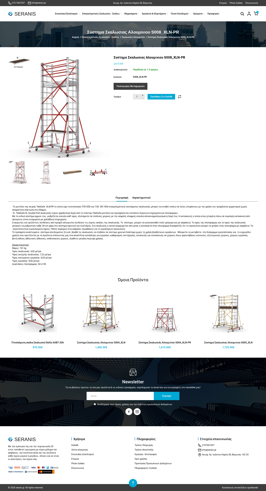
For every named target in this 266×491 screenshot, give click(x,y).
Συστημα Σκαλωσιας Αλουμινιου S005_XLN (165, 342)
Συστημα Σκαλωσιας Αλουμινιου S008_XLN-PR (171, 37)
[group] (59, 106)
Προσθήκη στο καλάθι (161, 96)
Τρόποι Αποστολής (144, 449)
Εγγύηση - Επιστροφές (146, 454)
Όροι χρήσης (141, 459)
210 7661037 (18, 3)
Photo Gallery (236, 3)
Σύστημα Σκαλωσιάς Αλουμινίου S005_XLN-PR (228, 342)
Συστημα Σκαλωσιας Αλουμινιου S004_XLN (37, 342)
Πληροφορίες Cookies (146, 468)
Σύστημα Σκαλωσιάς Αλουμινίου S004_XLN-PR (101, 342)
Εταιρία (223, 3)
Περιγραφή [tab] (122, 197)
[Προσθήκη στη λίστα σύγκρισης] (179, 96)
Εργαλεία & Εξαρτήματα (154, 13)
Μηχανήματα (130, 13)
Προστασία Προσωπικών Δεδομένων (153, 463)
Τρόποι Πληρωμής (144, 445)
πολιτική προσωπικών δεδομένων (155, 404)
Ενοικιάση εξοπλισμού (82, 454)
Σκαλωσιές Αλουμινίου (133, 37)
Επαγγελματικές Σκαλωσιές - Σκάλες (101, 13)
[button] (11, 172)
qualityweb (252, 487)
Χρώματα (198, 13)
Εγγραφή (166, 396)
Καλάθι (74, 445)
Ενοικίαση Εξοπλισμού (66, 13)
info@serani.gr (38, 3)
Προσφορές (213, 13)
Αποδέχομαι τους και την (134, 404)
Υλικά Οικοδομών (179, 13)
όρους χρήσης (122, 404)
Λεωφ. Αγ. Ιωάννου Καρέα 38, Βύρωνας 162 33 (225, 454)
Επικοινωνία (251, 3)
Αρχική (75, 37)
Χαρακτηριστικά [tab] (141, 197)
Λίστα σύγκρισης (79, 449)
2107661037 (207, 445)
